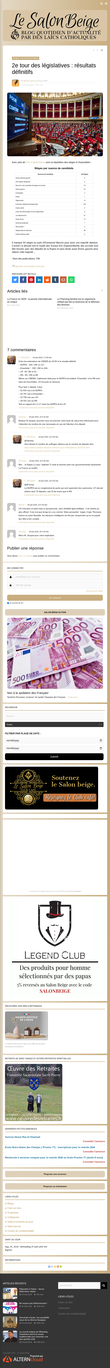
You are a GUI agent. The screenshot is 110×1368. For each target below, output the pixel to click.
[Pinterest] (31, 279)
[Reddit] (47, 279)
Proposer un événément (55, 1186)
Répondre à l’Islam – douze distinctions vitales (31, 1290)
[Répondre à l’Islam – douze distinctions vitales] (10, 1298)
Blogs (10, 1203)
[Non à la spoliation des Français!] (55, 688)
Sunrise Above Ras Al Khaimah (22, 1137)
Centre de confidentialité (20, 1231)
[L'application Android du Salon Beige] (61, 1267)
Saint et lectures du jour (20, 1222)
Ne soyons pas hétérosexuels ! (33, 1303)
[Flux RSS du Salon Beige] (58, 1267)
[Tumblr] (55, 279)
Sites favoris (14, 1226)
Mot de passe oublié (94, 591)
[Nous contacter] (52, 1267)
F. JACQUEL (24, 357)
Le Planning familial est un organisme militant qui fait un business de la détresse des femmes (78, 302)
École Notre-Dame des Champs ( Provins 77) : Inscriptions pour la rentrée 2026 (50, 1147)
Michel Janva (29, 81)
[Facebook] (23, 279)
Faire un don (14, 1208)
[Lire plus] (72, 697)
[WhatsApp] (71, 279)
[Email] (63, 279)
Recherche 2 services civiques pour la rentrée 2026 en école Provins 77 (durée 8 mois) (54, 1157)
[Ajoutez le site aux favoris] (55, 1267)
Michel (21, 505)
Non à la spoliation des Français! (28, 692)
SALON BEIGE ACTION (55, 612)
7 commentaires (27, 85)
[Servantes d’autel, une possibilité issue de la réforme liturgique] (10, 1326)
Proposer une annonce (55, 1174)
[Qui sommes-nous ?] (49, 1267)
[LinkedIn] (39, 279)
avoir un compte (25, 556)
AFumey (22, 461)
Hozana (78, 891)
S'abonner (64, 1308)
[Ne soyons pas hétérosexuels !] (10, 1312)
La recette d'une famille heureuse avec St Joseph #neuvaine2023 (51, 891)
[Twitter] (15, 279)
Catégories (13, 1217)
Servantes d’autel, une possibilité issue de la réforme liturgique (34, 1318)
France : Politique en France (25, 58)
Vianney (22, 417)
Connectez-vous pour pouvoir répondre (36, 407)
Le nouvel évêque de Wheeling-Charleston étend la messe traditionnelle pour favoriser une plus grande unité (33, 1335)
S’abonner (13, 1212)
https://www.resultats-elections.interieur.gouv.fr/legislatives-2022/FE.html (57, 447)
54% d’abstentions (35, 162)
